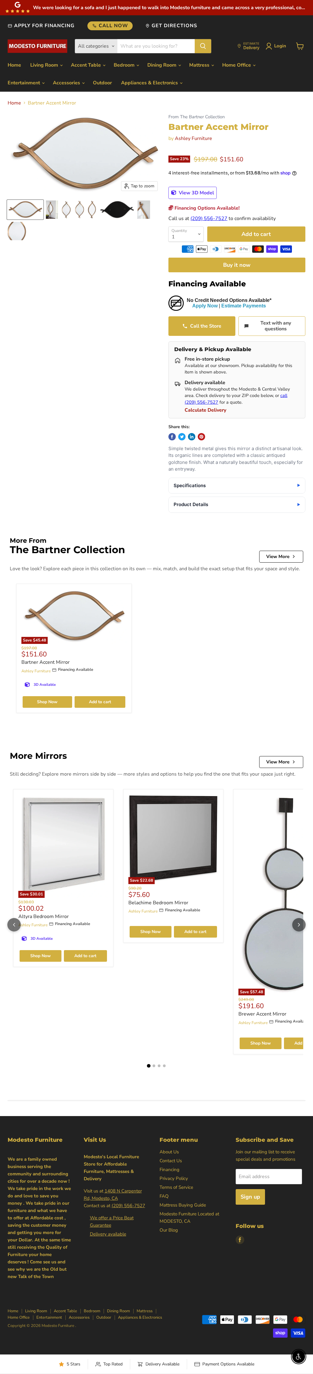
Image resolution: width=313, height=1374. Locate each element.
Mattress (200, 65)
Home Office (237, 65)
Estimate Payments (243, 305)
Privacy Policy (174, 1178)
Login (280, 46)
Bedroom (125, 65)
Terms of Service (176, 1187)
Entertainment (24, 82)
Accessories (67, 82)
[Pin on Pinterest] (201, 436)
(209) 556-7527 (208, 218)
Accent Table (86, 65)
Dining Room (162, 65)
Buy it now (236, 265)
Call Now (113, 25)
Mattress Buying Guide (183, 1205)
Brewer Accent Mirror (262, 1014)
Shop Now (47, 702)
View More (277, 556)
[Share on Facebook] (172, 436)
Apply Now (205, 305)
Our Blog (169, 1230)
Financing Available (207, 283)
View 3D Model (196, 192)
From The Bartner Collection (196, 116)
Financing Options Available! (206, 208)
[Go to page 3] (159, 1065)
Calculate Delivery (205, 410)
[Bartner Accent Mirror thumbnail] (25, 209)
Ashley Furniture (193, 138)
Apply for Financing (44, 25)
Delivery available (108, 1234)
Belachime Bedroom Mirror (158, 902)
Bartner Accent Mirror (45, 662)
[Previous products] (14, 924)
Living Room (44, 65)
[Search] (203, 46)
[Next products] (299, 924)
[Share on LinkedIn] (191, 436)
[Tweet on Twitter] (182, 436)
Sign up (250, 1196)
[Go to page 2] (154, 1065)
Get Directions (174, 25)
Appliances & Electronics (150, 82)
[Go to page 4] (164, 1065)
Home (14, 65)
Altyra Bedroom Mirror (43, 916)
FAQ (164, 1196)
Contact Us (171, 1161)
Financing (169, 1169)
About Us (169, 1152)
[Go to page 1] (149, 1066)
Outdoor (102, 82)
